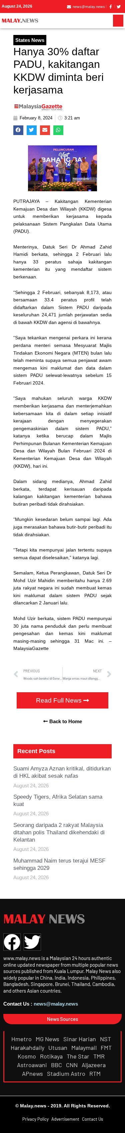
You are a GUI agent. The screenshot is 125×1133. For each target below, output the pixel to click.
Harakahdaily (28, 1047)
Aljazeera (94, 1064)
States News (29, 40)
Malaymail (84, 1047)
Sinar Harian (80, 1039)
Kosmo (27, 1056)
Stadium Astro (67, 1073)
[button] (118, 21)
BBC (57, 1064)
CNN (72, 1064)
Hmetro (22, 1039)
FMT (107, 1047)
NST (106, 1039)
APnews (33, 1073)
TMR (99, 1056)
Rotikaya (52, 1056)
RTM (95, 1073)
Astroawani (32, 1064)
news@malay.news (56, 1004)
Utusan (58, 1047)
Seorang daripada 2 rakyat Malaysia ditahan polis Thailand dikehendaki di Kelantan (59, 832)
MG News (48, 1039)
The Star (79, 1056)
